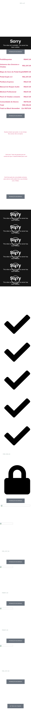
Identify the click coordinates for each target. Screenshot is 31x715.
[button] (15, 216)
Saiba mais (6, 558)
